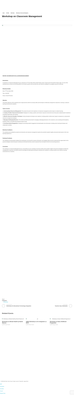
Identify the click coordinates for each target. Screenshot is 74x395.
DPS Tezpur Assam (6, 324)
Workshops (5, 301)
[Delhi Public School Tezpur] (27, 3)
